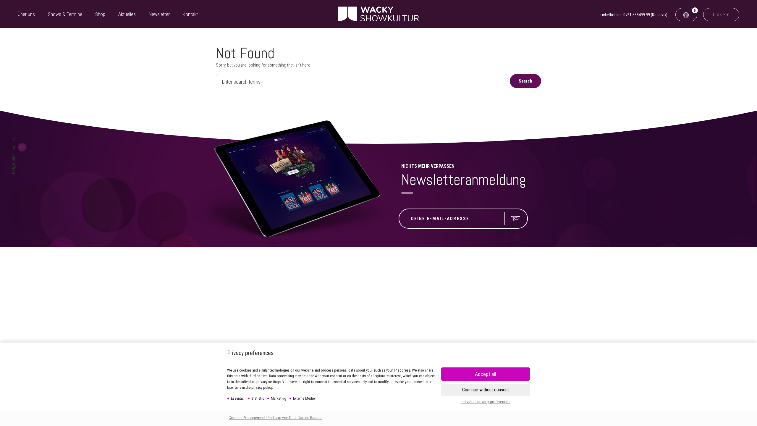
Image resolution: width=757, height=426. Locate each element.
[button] (485, 374)
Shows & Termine (65, 14)
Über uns (26, 14)
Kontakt (190, 14)
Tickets (721, 14)
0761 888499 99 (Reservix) (645, 14)
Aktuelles (127, 14)
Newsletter (159, 14)
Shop (100, 14)
